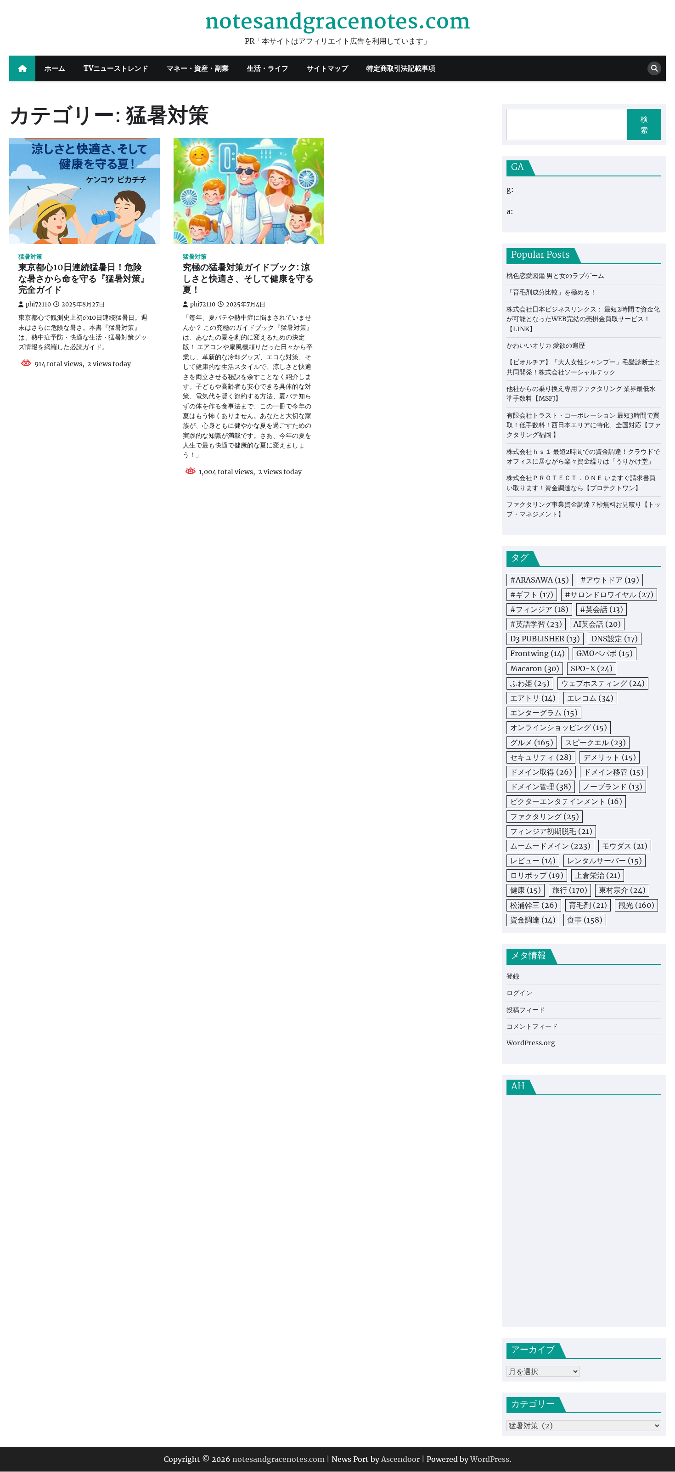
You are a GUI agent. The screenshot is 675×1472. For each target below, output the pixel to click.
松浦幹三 (533, 905)
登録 (512, 976)
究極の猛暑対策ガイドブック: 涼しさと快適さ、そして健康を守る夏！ (248, 279)
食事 (584, 919)
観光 (636, 905)
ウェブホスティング (603, 683)
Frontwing (537, 653)
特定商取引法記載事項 (400, 68)
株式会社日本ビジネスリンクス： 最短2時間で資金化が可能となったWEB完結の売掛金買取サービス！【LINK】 (583, 319)
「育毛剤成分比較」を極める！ (551, 292)
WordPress (489, 1459)
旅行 (569, 890)
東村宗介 (622, 890)
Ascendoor (400, 1459)
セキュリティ (541, 757)
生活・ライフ (267, 68)
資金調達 (533, 919)
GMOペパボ (604, 653)
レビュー (533, 860)
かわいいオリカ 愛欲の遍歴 (545, 345)
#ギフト (531, 594)
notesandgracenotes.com (337, 22)
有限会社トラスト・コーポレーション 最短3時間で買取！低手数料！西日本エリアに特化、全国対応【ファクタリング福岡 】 (583, 425)
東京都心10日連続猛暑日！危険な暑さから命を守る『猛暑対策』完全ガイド (83, 279)
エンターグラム (544, 712)
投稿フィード (525, 1010)
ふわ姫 (530, 683)
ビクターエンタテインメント (566, 801)
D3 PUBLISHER (545, 638)
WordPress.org (530, 1043)
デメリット (609, 757)
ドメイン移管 (614, 771)
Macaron (534, 668)
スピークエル (595, 742)
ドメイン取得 (541, 771)
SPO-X (592, 668)
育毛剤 (588, 905)
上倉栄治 (597, 875)
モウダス (624, 845)
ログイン (519, 993)
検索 (644, 124)
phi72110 (38, 304)
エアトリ (533, 697)
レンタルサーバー (604, 860)
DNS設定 (614, 638)
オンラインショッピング (558, 727)
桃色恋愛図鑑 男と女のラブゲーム (555, 276)
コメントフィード (532, 1026)
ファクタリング (544, 816)
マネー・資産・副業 (198, 68)
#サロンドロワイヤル (609, 594)
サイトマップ (327, 68)
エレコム (590, 697)
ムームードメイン (550, 845)
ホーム (55, 68)
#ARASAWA (539, 579)
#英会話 (601, 609)
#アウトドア (609, 579)
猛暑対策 (30, 256)
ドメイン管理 (540, 786)
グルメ (531, 742)
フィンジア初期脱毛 (551, 831)
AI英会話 (597, 623)
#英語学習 (536, 623)
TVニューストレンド (116, 68)
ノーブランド (612, 786)
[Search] (654, 68)
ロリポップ (536, 875)
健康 (525, 890)
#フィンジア (539, 609)
